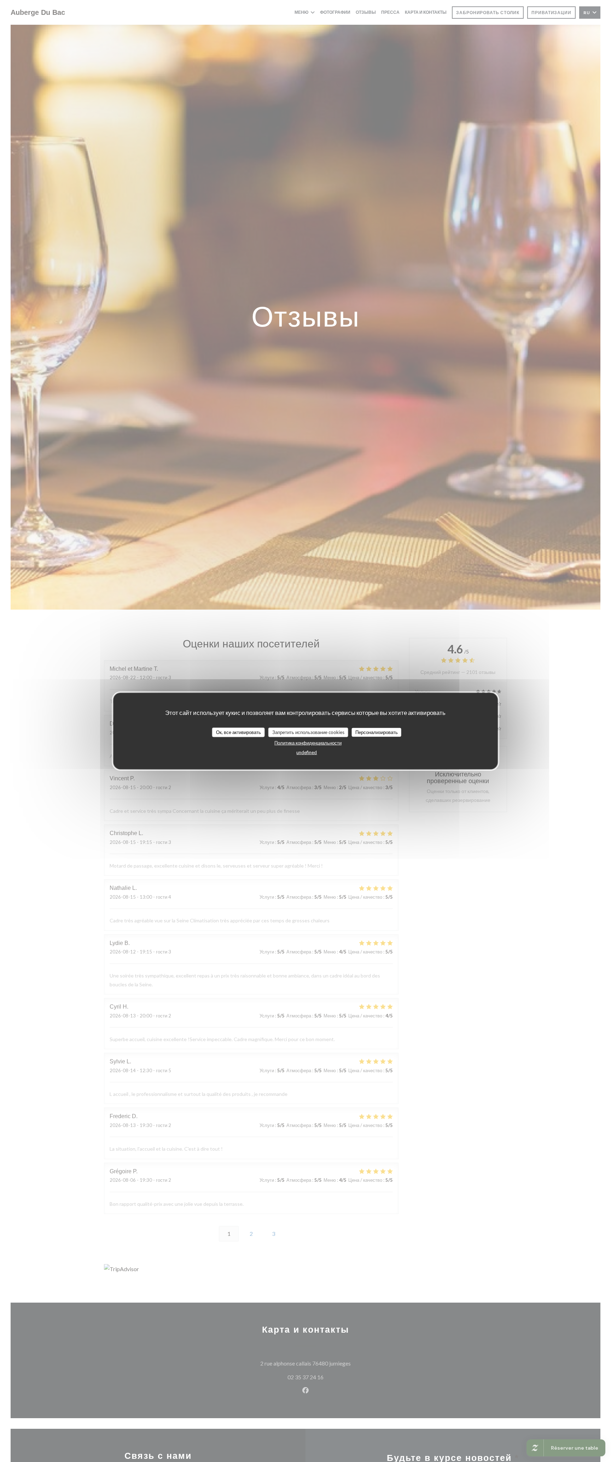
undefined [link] (306, 752)
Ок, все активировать (238, 732)
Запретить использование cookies (308, 732)
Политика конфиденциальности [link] (308, 743)
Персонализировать (376, 732)
